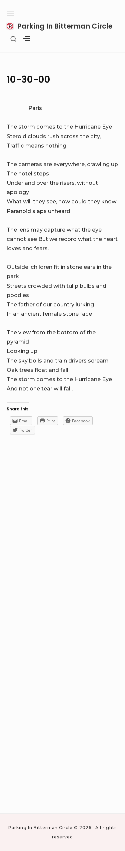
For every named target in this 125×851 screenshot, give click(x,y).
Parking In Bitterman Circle (65, 26)
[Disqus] (62, 541)
